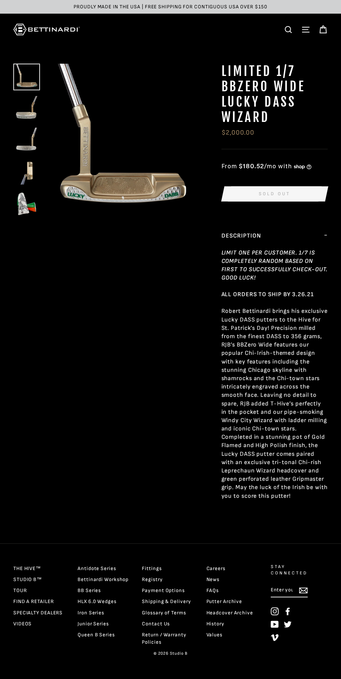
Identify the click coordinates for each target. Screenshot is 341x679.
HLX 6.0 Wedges (97, 601)
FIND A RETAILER (33, 601)
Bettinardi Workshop (103, 579)
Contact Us (156, 624)
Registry (152, 579)
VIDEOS (22, 624)
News (213, 579)
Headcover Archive (229, 613)
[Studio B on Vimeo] (275, 637)
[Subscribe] (303, 590)
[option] (170, 6)
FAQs (212, 590)
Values (214, 635)
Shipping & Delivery (166, 601)
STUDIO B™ (27, 579)
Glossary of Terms (164, 613)
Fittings (152, 568)
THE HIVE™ (27, 568)
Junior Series (93, 624)
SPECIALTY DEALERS (38, 613)
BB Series (89, 590)
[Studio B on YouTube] (275, 624)
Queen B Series (96, 635)
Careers (215, 568)
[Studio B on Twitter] (288, 624)
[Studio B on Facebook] (288, 611)
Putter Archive (224, 601)
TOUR (20, 590)
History (215, 624)
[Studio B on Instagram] (275, 611)
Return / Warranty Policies (164, 638)
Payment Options (163, 590)
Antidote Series (97, 568)
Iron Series (91, 613)
